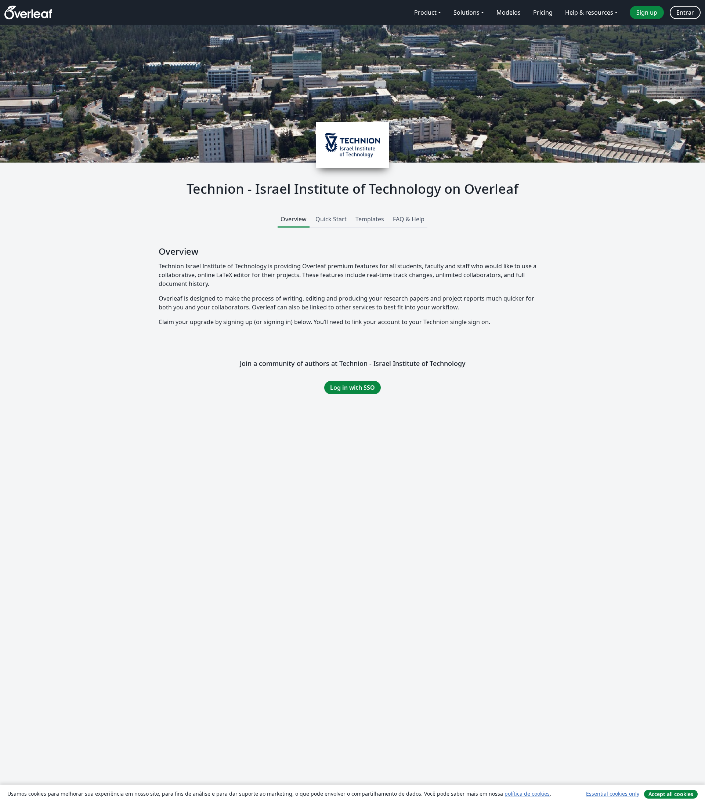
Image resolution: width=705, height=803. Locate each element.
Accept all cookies (670, 794)
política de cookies (527, 793)
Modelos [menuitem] (508, 12)
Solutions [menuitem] (466, 12)
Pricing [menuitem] (543, 12)
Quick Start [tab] (331, 219)
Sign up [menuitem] (646, 12)
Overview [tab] (294, 219)
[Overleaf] (28, 12)
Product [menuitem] (425, 12)
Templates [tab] (369, 219)
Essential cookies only (612, 793)
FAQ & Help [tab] (408, 219)
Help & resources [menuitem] (589, 12)
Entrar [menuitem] (685, 12)
